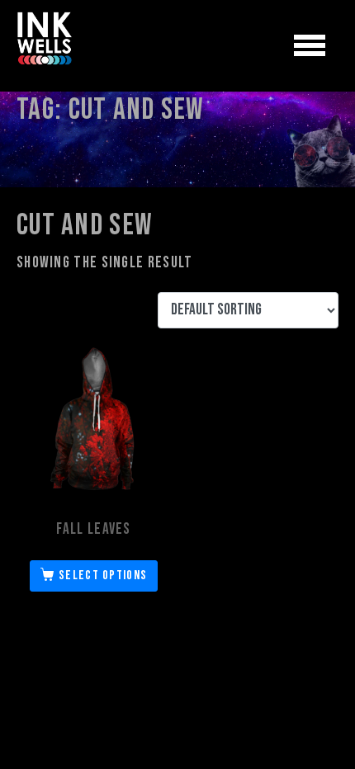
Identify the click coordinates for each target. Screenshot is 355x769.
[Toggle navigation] (310, 46)
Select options (103, 575)
